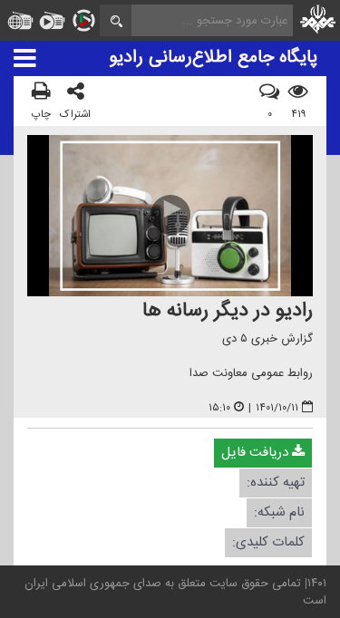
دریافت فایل (256, 451)
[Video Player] (170, 215)
